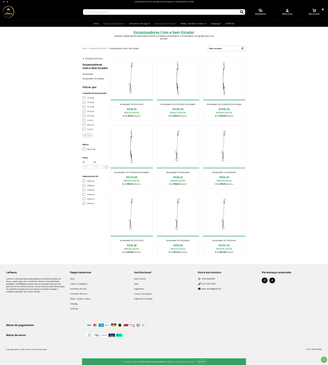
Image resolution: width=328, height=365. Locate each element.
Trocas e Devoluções (143, 294)
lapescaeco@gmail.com (211, 289)
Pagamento (139, 289)
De (84, 162)
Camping (215, 23)
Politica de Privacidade (143, 299)
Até (95, 162)
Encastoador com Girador (93, 78)
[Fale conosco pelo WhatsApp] (324, 359)
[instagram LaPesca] (4, 2)
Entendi (201, 362)
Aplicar (106, 167)
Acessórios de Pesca (165, 23)
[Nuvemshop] (314, 349)
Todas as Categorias (113, 23)
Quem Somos (140, 279)
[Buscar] (242, 12)
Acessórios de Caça (139, 23)
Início (96, 23)
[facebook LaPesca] (7, 2)
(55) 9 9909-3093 (209, 284)
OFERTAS (229, 23)
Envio (136, 284)
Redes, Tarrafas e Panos (193, 23)
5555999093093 (208, 279)
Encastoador (88, 74)
